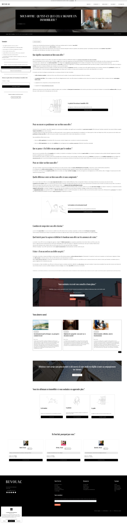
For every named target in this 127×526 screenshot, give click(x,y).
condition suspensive (73, 143)
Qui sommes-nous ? (58, 484)
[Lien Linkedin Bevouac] (15, 492)
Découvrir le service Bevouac (15, 70)
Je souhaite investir (77, 374)
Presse (115, 484)
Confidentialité (105, 510)
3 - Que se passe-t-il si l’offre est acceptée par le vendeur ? (12, 49)
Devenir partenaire (117, 488)
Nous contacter (117, 489)
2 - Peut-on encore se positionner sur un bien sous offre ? (12, 47)
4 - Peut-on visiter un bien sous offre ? (8, 51)
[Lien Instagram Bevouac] (11, 492)
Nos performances (58, 488)
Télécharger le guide (88, 109)
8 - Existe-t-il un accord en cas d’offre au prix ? (10, 59)
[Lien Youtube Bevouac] (9, 492)
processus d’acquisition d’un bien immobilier (86, 59)
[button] (89, 4)
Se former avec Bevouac (59, 489)
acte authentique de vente (47, 85)
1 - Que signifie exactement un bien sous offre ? (10, 45)
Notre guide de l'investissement (89, 489)
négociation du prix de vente (71, 62)
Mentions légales (97, 510)
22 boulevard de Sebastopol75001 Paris (11, 488)
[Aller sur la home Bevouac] (6, 4)
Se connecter (121, 4)
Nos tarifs (56, 485)
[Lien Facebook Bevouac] (13, 492)
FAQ (115, 490)
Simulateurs (85, 485)
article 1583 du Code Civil (41, 259)
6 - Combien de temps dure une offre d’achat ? (10, 54)
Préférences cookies (117, 510)
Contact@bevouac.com (11, 490)
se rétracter (113, 189)
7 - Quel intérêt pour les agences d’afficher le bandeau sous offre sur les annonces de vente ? (14, 57)
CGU (110, 510)
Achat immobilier (37, 41)
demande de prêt (36, 158)
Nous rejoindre (117, 485)
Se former (52, 416)
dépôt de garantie (57, 191)
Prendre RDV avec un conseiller (16, 67)
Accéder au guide (102, 417)
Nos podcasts (85, 488)
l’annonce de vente (55, 69)
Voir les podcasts (77, 416)
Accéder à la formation (88, 211)
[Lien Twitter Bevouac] (7, 492)
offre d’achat (81, 264)
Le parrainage (57, 490)
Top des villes (85, 484)
